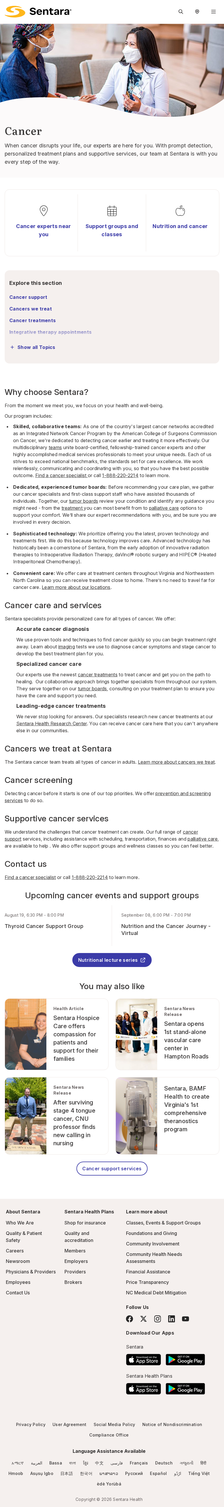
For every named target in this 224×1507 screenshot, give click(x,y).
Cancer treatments (32, 320)
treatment (73, 508)
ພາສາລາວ (108, 1473)
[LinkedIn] (171, 1318)
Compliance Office (109, 1434)
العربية (36, 1462)
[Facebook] (129, 1318)
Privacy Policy (31, 1424)
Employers (76, 1261)
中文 (99, 1462)
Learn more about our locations (76, 587)
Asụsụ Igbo (41, 1473)
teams (55, 447)
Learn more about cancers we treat (176, 762)
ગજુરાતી (186, 1462)
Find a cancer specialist (61, 475)
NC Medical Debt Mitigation (156, 1293)
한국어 (86, 1473)
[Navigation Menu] (213, 11)
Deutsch (164, 1462)
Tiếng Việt (199, 1473)
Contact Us (18, 1293)
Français (139, 1462)
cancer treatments (98, 674)
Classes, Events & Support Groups (163, 1223)
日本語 (66, 1473)
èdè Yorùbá (109, 1483)
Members (74, 1251)
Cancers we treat (30, 309)
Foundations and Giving (151, 1233)
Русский (134, 1473)
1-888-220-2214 (120, 475)
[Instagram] (157, 1318)
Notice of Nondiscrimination (172, 1424)
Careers (15, 1251)
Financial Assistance (148, 1272)
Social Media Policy (114, 1424)
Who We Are (20, 1223)
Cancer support (28, 297)
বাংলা (72, 1462)
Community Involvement (152, 1244)
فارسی (117, 1462)
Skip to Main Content (9, 8)
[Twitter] (143, 1318)
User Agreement (69, 1424)
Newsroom (18, 1261)
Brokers (73, 1282)
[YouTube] (185, 1318)
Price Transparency (147, 1282)
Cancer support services (111, 1168)
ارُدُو (177, 1473)
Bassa (55, 1462)
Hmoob (15, 1473)
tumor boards (83, 501)
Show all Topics (36, 347)
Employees (18, 1282)
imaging (66, 647)
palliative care (164, 508)
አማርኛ (18, 1462)
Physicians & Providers (31, 1272)
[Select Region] (197, 11)
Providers (75, 1272)
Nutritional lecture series (108, 960)
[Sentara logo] (38, 11)
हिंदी (203, 1462)
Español (158, 1473)
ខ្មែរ (85, 1462)
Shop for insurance (85, 1223)
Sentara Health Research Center (51, 723)
